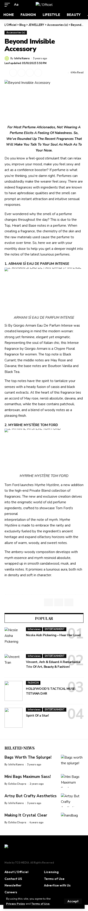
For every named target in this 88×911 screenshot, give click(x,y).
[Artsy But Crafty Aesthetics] (72, 800)
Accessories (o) (15, 32)
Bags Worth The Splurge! (28, 757)
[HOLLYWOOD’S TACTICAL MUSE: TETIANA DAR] (14, 691)
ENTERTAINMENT (55, 629)
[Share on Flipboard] (21, 73)
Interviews (34, 629)
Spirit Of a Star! (37, 715)
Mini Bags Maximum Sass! (28, 776)
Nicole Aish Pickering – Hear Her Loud (53, 635)
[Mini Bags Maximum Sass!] (72, 781)
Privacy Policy (15, 904)
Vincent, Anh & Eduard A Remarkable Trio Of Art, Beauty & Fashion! (53, 664)
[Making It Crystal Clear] (72, 819)
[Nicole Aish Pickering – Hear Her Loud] (14, 637)
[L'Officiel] (44, 5)
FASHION (33, 682)
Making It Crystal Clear (26, 815)
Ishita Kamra (22, 58)
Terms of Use (40, 904)
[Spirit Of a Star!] (14, 718)
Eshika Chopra (17, 783)
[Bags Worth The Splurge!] (72, 761)
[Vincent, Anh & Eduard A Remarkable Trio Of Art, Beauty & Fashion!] (14, 664)
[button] (73, 901)
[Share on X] (13, 73)
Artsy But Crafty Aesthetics (31, 796)
